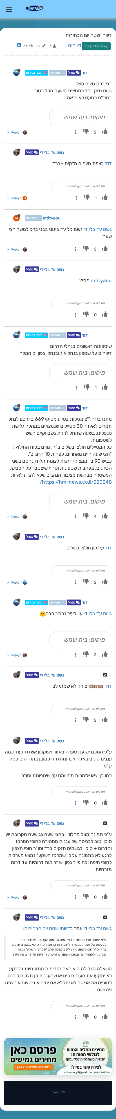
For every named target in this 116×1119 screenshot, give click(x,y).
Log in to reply (96, 46)
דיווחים (75, 45)
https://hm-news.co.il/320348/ (76, 482)
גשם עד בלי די (52, 152)
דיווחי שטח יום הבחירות (47, 928)
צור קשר (58, 1091)
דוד (85, 72)
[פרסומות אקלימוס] (58, 1056)
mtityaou (52, 218)
